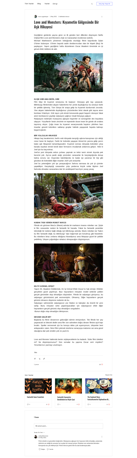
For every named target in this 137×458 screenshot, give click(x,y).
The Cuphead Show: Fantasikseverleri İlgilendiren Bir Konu (98, 398)
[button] (92, 3)
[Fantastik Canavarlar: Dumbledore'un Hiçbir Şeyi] (68, 386)
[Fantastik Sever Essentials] (38, 386)
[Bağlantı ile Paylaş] (44, 359)
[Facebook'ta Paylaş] (35, 359)
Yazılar (47, 4)
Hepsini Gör (108, 375)
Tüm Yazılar (29, 4)
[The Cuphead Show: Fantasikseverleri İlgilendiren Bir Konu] (98, 386)
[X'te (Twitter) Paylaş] (39, 359)
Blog (39, 4)
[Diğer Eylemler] (102, 16)
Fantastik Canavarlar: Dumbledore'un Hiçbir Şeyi (66, 398)
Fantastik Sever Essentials (35, 397)
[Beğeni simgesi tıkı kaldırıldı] (39, 449)
